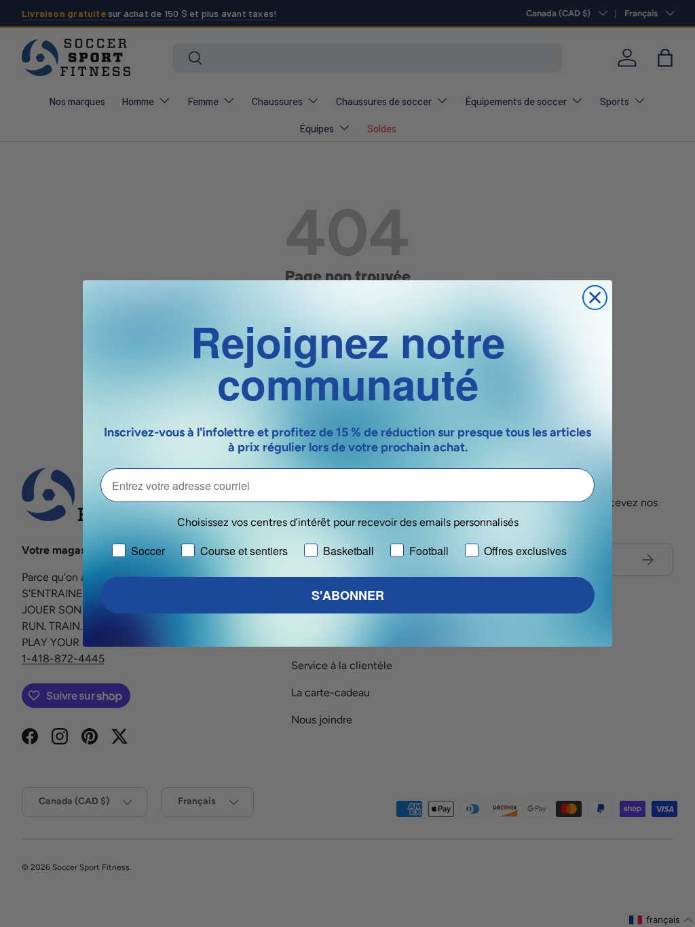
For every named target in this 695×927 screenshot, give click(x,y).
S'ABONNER (348, 595)
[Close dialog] (595, 297)
